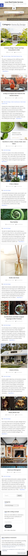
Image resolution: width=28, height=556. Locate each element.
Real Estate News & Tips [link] (16, 56)
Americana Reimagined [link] (14, 470)
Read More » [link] (6, 71)
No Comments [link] (18, 52)
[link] (2, 5)
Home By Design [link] (7, 56)
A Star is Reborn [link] (14, 184)
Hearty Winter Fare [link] (14, 412)
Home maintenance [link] (15, 102)
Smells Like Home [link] (14, 278)
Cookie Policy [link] (4, 550)
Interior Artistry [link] (14, 370)
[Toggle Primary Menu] (14, 8)
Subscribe (8, 526)
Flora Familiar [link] (14, 222)
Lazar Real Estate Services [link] (14, 2)
